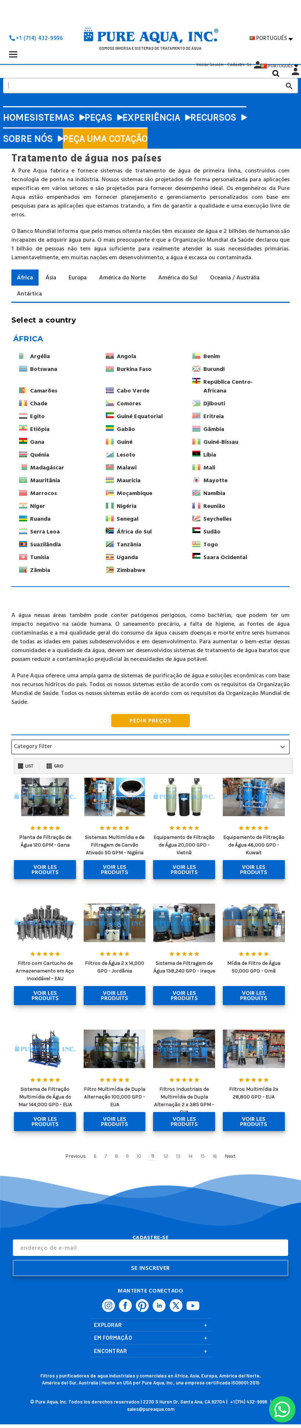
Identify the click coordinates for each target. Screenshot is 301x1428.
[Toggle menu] (13, 54)
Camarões (43, 390)
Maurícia (129, 480)
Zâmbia (40, 570)
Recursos (213, 117)
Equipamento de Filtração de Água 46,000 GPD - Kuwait (253, 845)
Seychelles (217, 519)
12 (166, 1156)
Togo (210, 544)
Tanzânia (129, 544)
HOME (16, 117)
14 (190, 1156)
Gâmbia (213, 429)
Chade (38, 403)
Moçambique (134, 493)
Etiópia (40, 429)
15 (202, 1156)
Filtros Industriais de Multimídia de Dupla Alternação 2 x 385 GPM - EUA (184, 1100)
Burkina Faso (134, 369)
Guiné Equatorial (140, 416)
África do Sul (134, 531)
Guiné (125, 442)
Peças (98, 117)
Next (231, 1156)
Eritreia (213, 416)
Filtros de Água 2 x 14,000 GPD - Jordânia (114, 967)
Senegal (127, 519)
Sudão (212, 531)
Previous (75, 1156)
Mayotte (215, 480)
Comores (129, 403)
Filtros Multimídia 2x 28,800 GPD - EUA (253, 1093)
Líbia (209, 455)
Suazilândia (45, 544)
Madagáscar (47, 467)
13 (178, 1156)
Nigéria (127, 506)
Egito (37, 416)
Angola (126, 356)
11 (152, 1156)
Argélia (40, 356)
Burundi (214, 369)
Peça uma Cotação (105, 138)
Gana (37, 442)
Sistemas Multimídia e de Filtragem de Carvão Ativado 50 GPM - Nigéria (114, 845)
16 (215, 1156)
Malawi (127, 467)
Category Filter (150, 746)
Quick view (45, 797)
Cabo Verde (133, 390)
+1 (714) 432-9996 (39, 38)
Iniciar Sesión (210, 64)
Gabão (126, 429)
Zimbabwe (131, 570)
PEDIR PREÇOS (150, 720)
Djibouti (214, 403)
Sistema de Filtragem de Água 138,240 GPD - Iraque (184, 967)
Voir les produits (45, 869)
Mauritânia (45, 480)
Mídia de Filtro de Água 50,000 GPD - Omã (253, 967)
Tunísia (39, 557)
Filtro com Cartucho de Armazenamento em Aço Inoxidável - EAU (45, 971)
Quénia (39, 455)
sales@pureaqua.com (150, 1409)
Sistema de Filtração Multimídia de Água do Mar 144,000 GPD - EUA (45, 1097)
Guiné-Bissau (220, 442)
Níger (37, 506)
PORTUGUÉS (274, 38)
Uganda (127, 557)
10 (139, 1156)
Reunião (214, 506)
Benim (211, 356)
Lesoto (126, 455)
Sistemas (52, 117)
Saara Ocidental (225, 557)
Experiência (151, 117)
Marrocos (43, 493)
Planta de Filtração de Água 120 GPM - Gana (45, 841)
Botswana (43, 369)
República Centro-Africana (228, 386)
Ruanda (40, 519)
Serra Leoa (45, 531)
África (28, 338)
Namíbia (214, 493)
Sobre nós (28, 138)
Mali (209, 467)
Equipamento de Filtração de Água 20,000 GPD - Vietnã (184, 845)
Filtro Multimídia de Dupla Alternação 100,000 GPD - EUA (114, 1097)
